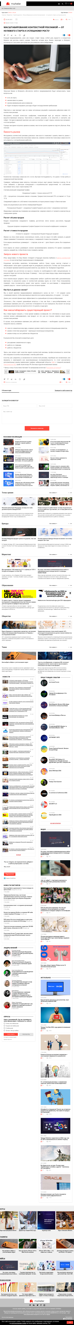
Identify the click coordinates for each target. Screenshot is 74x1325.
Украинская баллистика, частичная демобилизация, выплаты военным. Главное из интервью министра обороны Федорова (18, 896)
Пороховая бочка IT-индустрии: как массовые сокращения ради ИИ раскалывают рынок (18, 934)
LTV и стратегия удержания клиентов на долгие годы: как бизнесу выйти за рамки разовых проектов (24, 467)
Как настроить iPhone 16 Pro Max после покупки (27, 1251)
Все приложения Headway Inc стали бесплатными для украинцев (18, 716)
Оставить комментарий (10, 1037)
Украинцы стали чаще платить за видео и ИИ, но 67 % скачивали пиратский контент (21, 836)
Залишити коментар (37, 428)
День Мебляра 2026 (55, 770)
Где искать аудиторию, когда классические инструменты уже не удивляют (46, 1273)
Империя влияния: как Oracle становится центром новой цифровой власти (53, 1194)
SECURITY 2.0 (53, 803)
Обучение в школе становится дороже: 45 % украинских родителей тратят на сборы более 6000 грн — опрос (21, 745)
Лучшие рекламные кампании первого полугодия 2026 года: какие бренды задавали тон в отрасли (55, 938)
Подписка (71, 4)
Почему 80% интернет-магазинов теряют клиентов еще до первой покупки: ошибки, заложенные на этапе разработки (59, 485)
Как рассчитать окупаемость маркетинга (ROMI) (58, 458)
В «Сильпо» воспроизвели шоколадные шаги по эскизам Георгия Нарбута (21, 800)
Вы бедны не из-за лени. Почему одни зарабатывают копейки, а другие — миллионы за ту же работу (55, 1167)
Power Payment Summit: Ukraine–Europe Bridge (59, 749)
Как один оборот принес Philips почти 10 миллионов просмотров (53, 966)
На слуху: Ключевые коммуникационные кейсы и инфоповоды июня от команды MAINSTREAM (59, 476)
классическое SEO (10, 364)
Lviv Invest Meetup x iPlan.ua (57, 715)
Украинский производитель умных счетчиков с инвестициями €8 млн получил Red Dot (21, 807)
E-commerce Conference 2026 (58, 792)
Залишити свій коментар (63, 390)
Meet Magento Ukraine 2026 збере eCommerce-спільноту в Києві (59, 705)
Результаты (26, 1034)
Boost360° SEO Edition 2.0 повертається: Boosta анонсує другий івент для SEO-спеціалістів (59, 761)
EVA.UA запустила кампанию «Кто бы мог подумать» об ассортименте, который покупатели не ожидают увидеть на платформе (55, 909)
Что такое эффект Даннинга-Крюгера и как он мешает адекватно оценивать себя (27, 1294)
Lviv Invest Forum (54, 682)
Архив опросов (8, 1039)
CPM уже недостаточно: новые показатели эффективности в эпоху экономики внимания (24, 451)
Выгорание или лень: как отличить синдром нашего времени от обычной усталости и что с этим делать (9, 1294)
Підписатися (10, 874)
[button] (71, 493)
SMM (53, 362)
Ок (70, 1322)
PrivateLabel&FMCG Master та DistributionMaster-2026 (58, 727)
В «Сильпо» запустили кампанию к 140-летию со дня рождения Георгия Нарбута (21, 849)
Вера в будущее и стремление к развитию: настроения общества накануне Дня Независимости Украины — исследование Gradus (20, 738)
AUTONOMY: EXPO (54, 737)
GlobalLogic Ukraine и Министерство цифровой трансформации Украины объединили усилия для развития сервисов (21, 822)
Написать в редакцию (11, 382)
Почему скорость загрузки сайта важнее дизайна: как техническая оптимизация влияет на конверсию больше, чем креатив (60, 468)
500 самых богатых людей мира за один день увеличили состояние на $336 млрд (18, 920)
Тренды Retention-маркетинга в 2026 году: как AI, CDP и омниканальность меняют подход (55, 1138)
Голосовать (11, 1034)
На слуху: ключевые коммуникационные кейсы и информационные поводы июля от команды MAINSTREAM (55, 853)
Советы (57, 19)
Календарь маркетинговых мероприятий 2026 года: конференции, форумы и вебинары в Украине (21, 731)
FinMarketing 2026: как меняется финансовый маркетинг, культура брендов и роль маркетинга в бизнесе (21, 724)
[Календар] (66, 4)
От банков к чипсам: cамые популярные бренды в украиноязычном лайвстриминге (21, 794)
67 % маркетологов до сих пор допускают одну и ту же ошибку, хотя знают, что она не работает (24, 459)
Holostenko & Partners (53, 368)
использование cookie (18, 1323)
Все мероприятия (55, 823)
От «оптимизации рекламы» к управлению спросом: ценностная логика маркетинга (54, 1082)
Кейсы (2, 1259)
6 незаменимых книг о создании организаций (18, 905)
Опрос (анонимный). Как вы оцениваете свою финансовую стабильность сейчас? (18, 1020)
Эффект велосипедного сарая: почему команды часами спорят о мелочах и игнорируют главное (46, 1294)
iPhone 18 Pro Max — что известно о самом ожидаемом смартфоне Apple (46, 1251)
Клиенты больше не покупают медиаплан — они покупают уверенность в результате (54, 1055)
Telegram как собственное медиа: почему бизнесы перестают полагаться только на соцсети (24, 484)
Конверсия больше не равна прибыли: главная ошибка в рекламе (23, 443)
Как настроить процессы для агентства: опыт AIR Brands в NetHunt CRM (55, 1000)
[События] (68, 4)
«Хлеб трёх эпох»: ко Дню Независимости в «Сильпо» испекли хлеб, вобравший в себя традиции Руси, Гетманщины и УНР (20, 710)
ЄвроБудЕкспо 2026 (55, 815)
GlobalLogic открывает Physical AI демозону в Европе (21, 842)
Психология (5, 1280)
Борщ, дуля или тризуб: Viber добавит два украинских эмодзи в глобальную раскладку (20, 695)
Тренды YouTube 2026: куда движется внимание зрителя (55, 1027)
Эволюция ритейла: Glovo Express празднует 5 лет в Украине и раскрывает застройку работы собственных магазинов (21, 829)
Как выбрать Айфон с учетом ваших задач (8, 1251)
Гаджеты (3, 1237)
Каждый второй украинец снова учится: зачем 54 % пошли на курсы (21, 780)
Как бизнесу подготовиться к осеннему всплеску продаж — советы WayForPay (19, 758)
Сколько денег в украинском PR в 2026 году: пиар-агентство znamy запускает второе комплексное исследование (20, 766)
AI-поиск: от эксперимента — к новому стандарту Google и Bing (59, 450)
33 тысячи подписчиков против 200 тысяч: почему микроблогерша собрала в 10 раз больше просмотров (60, 444)
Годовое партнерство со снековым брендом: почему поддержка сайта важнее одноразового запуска (27, 1273)
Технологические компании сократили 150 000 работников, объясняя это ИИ (18, 927)
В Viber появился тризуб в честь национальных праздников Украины (21, 702)
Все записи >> (53, 492)
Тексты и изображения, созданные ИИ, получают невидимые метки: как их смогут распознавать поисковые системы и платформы (21, 787)
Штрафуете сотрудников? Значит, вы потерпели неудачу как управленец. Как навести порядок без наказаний (55, 1111)
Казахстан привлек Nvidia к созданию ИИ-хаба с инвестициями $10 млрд (18, 913)
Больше (18, 855)
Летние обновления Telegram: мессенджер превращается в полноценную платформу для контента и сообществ (23, 476)
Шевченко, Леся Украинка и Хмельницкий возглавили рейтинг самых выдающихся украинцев (20, 689)
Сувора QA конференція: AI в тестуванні (58, 693)
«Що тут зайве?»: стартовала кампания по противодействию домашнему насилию (20, 751)
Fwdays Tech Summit (55, 781)
